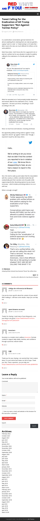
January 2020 (6, 467)
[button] (37, 13)
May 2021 (5, 442)
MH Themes (31, 519)
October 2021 (6, 436)
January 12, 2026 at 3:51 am (15, 290)
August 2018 (5, 502)
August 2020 (5, 454)
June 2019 (5, 481)
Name (4, 395)
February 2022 (6, 434)
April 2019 (5, 485)
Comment (5, 381)
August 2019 (5, 477)
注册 (9, 351)
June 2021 (5, 440)
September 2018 (7, 500)
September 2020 (7, 452)
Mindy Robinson (18, 31)
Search (4, 423)
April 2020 (5, 463)
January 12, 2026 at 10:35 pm (15, 311)
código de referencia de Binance (20, 288)
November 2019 (7, 471)
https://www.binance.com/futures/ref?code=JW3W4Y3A (20, 364)
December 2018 (7, 494)
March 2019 (5, 487)
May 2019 (5, 483)
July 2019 (4, 479)
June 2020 (5, 458)
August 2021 (5, 438)
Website (4, 406)
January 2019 (6, 491)
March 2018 (5, 512)
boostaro (11, 330)
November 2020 (7, 448)
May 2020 (5, 460)
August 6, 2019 (8, 31)
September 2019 (7, 475)
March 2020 (5, 465)
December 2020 (7, 446)
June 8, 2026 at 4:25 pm (14, 332)
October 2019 (6, 473)
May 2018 (5, 508)
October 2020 (6, 450)
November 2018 (7, 496)
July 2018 (4, 504)
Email (3, 400)
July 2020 (4, 456)
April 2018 (5, 510)
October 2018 (6, 498)
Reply (5, 303)
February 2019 (6, 489)
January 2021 (6, 444)
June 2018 (5, 506)
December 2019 (7, 469)
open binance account (16, 309)
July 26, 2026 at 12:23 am (14, 353)
